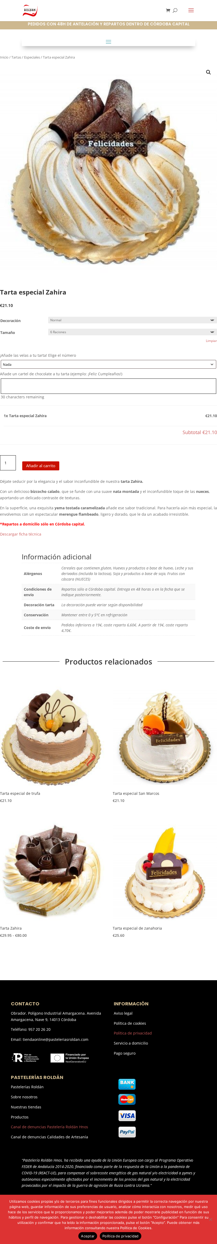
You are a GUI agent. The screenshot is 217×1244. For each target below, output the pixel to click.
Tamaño (7, 332)
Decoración (10, 320)
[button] (208, 72)
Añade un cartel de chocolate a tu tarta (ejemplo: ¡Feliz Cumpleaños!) (61, 373)
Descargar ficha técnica (20, 534)
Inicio (4, 57)
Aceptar (87, 1236)
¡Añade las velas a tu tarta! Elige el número (38, 355)
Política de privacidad (133, 1033)
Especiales (32, 57)
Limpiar (211, 341)
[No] (210, 1219)
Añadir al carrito (40, 465)
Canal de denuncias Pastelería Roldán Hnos (49, 1126)
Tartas (16, 57)
